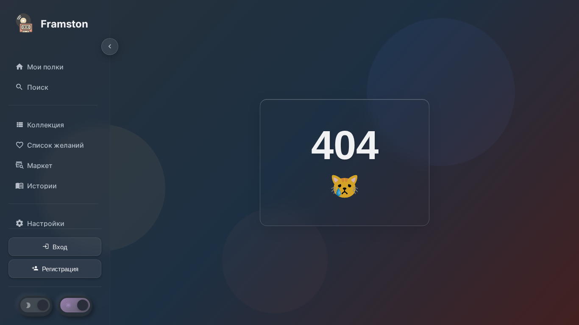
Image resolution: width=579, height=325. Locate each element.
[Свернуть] (109, 46)
